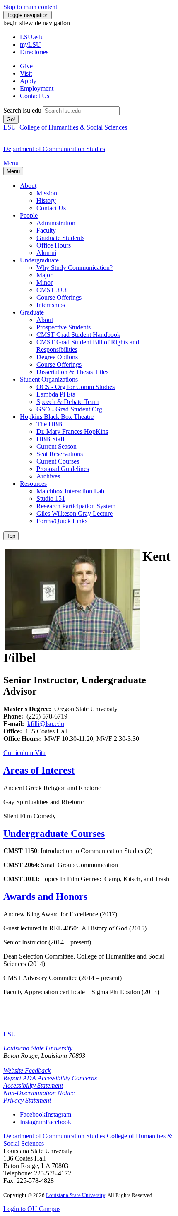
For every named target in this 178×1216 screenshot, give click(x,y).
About (44, 319)
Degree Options (57, 356)
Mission (46, 193)
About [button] (28, 185)
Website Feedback (27, 1070)
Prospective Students (63, 327)
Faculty (46, 230)
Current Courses (57, 461)
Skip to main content (30, 6)
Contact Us (34, 95)
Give (26, 66)
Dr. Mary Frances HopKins (72, 431)
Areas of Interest (39, 770)
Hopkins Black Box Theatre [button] (57, 416)
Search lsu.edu (22, 110)
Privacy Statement (27, 1100)
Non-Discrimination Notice (39, 1092)
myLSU (30, 44)
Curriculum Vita (24, 752)
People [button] (29, 215)
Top (11, 536)
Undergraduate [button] (39, 260)
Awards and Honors (45, 896)
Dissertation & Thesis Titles (72, 371)
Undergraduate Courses (54, 833)
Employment (36, 88)
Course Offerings (59, 297)
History (46, 200)
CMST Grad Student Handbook (78, 334)
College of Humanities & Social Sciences (73, 127)
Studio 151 (50, 498)
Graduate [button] (32, 312)
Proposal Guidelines (62, 468)
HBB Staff (50, 438)
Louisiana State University (37, 1048)
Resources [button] (33, 483)
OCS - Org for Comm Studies (75, 386)
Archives (48, 476)
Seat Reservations (59, 453)
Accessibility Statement (33, 1085)
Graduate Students (60, 237)
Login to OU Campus (31, 1208)
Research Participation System (75, 505)
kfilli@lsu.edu (45, 723)
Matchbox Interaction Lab (70, 491)
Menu (11, 162)
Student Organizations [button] (49, 379)
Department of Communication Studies (55, 1135)
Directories (34, 51)
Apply (28, 80)
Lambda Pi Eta (55, 394)
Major (44, 275)
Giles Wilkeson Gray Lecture (74, 513)
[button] (45, 1114)
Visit (26, 73)
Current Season (56, 446)
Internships (50, 304)
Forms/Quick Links (61, 520)
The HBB (49, 424)
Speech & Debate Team (67, 401)
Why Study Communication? (74, 267)
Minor (44, 282)
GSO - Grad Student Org (69, 409)
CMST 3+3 (51, 289)
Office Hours (53, 245)
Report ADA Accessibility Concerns (50, 1077)
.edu (32, 37)
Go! (11, 119)
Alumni (46, 252)
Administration (55, 222)
